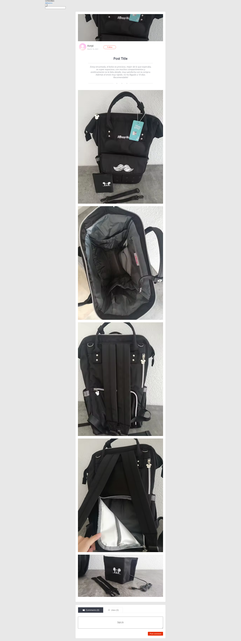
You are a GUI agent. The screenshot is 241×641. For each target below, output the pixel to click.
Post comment (155, 634)
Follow (109, 47)
